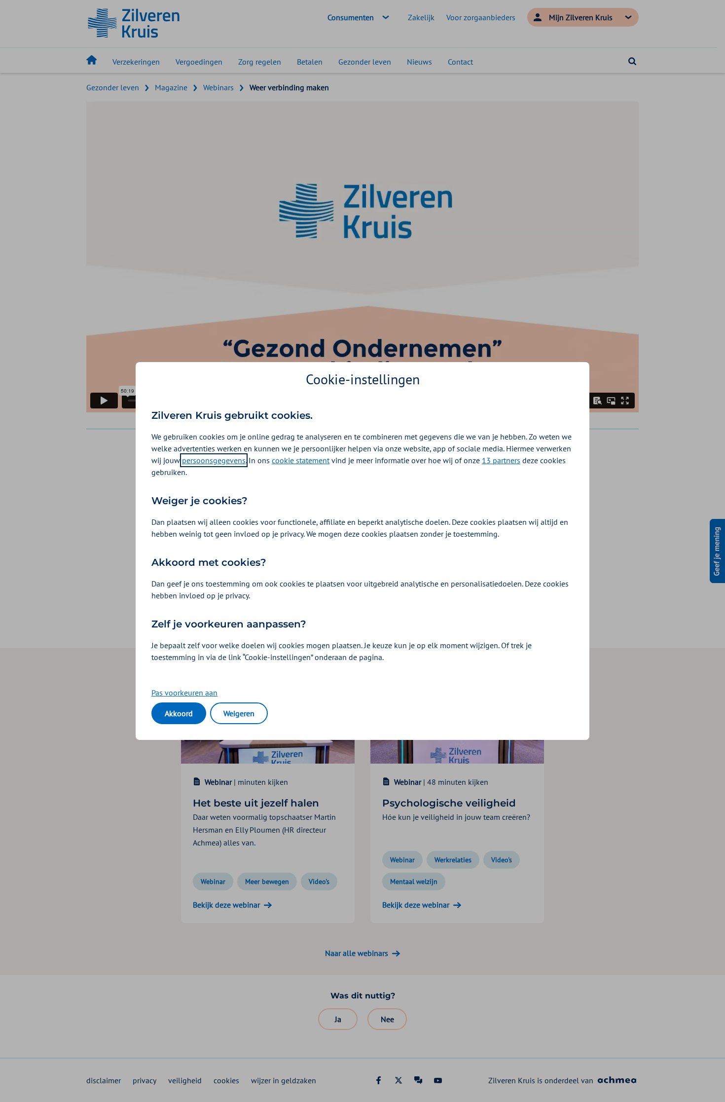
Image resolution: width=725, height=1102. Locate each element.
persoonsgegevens (214, 460)
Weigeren (238, 713)
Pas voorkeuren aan (184, 693)
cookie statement (300, 460)
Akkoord (179, 713)
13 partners (501, 460)
